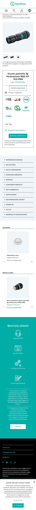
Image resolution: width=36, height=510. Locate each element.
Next (32, 261)
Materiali (9, 180)
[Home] (18, 4)
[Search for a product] (14, 10)
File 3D (8, 209)
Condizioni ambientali (14, 175)
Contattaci (18, 426)
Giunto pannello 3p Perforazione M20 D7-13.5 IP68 (16, 17)
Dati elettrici (11, 165)
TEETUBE (25, 14)
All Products (5, 14)
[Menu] (6, 10)
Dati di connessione (13, 170)
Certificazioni (11, 195)
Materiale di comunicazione (16, 214)
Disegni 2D (10, 204)
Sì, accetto (19, 505)
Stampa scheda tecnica (19, 135)
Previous (4, 261)
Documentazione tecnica (15, 199)
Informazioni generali (14, 160)
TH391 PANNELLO (7, 16)
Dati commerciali (12, 190)
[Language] (29, 10)
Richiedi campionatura (18, 88)
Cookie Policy (18, 500)
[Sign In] (22, 10)
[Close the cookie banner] (34, 482)
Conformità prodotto (14, 185)
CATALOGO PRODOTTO (16, 14)
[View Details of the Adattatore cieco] (18, 242)
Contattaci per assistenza (16, 130)
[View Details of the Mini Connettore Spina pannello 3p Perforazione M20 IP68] (18, 287)
